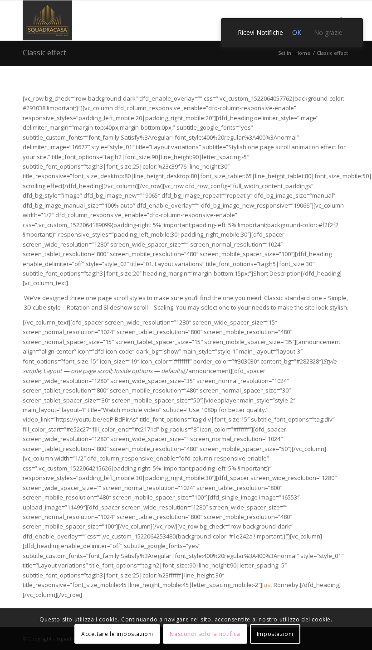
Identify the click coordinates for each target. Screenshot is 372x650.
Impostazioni (275, 634)
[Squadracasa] (47, 20)
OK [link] (296, 32)
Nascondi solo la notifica (205, 634)
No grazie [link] (328, 32)
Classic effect (44, 53)
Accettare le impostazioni (117, 634)
